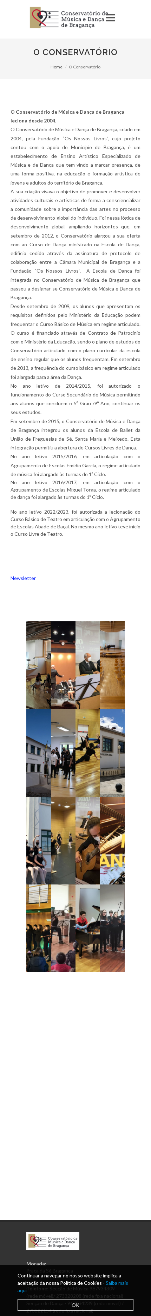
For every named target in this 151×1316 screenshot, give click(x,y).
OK (75, 1305)
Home (57, 66)
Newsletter (23, 578)
